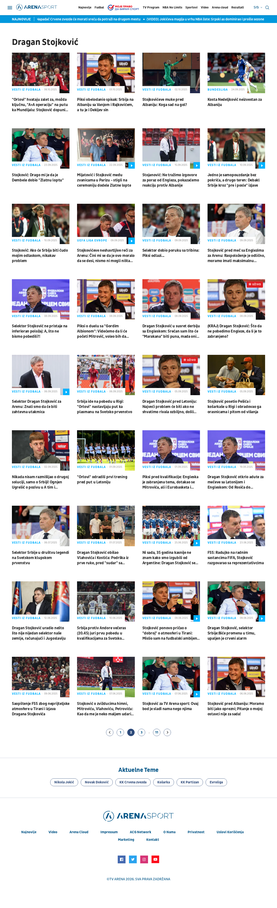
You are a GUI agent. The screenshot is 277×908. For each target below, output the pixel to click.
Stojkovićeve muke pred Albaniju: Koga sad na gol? (164, 102)
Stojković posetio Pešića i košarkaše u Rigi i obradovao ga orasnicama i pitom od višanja (234, 406)
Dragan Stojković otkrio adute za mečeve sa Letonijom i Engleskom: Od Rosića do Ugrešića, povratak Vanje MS (236, 482)
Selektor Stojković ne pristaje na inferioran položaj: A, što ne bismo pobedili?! (39, 331)
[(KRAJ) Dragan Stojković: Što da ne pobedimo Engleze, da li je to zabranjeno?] (236, 299)
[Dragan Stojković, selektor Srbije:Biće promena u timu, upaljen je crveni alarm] (236, 601)
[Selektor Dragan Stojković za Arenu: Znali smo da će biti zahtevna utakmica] (40, 375)
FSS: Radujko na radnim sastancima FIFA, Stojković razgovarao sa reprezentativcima (236, 558)
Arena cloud (220, 7)
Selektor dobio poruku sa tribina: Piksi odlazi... (170, 253)
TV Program (151, 7)
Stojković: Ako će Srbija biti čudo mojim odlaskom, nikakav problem (40, 255)
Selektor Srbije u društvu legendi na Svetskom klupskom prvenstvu (40, 558)
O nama (169, 832)
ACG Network (140, 832)
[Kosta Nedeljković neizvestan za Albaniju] (236, 73)
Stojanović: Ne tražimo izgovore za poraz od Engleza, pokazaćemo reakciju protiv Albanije (170, 180)
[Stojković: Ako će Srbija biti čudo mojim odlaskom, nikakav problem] (40, 224)
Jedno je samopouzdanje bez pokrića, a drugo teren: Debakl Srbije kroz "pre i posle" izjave (234, 180)
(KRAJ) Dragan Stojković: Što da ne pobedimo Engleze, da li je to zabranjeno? (235, 331)
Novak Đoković (97, 782)
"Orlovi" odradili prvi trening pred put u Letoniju (102, 479)
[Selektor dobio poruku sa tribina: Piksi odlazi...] (171, 224)
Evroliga (216, 782)
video (52, 832)
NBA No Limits (172, 7)
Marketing (126, 840)
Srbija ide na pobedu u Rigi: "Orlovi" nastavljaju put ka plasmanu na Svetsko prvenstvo (104, 406)
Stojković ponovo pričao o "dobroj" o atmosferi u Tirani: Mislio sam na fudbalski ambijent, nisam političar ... (171, 633)
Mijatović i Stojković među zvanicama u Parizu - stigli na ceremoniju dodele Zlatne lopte (104, 180)
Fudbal (99, 7)
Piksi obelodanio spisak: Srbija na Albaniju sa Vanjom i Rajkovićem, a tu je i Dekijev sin (105, 104)
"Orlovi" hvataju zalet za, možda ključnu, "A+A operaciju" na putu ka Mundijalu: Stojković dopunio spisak (40, 105)
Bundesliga (218, 89)
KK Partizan (190, 782)
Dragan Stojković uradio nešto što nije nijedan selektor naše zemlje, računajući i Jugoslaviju (39, 633)
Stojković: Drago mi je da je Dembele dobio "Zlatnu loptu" (38, 178)
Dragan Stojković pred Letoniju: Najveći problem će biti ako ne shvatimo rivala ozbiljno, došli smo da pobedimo (169, 407)
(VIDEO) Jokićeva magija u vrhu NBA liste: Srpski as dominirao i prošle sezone (187, 19)
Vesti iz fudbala (26, 89)
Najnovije (84, 7)
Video (205, 7)
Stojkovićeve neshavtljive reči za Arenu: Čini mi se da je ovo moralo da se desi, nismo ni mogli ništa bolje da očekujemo (106, 256)
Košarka (163, 782)
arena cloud (78, 832)
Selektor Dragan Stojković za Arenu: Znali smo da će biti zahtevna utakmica (36, 406)
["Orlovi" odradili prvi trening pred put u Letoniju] (106, 450)
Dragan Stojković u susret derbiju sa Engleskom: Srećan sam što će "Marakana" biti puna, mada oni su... (171, 331)
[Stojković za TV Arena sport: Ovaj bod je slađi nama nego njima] (171, 677)
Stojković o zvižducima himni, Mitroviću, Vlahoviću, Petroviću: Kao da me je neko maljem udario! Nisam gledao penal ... (105, 709)
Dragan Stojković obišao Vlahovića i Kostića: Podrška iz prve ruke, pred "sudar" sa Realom (103, 558)
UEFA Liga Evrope (92, 240)
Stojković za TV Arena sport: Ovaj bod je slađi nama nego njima (170, 706)
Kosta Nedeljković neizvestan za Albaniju (235, 102)
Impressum (109, 832)
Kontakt (152, 840)
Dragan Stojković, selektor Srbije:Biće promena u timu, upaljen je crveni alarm (231, 633)
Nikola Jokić (64, 782)
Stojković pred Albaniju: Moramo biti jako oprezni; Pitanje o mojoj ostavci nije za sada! (236, 709)
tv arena (117, 879)
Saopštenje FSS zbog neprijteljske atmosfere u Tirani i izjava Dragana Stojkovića (40, 709)
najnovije (28, 832)
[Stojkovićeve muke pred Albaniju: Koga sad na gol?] (171, 73)
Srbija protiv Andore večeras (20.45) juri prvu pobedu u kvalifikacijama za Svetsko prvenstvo (101, 633)
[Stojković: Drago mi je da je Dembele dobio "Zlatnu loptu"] (40, 148)
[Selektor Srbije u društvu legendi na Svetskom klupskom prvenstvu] (40, 526)
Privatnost (196, 832)
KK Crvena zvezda (133, 782)
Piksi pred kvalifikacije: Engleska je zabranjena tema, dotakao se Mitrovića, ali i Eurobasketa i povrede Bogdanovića (170, 482)
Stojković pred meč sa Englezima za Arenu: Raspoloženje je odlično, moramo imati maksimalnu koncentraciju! (236, 256)
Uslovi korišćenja (230, 832)
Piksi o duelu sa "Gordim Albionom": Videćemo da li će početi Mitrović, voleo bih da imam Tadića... (102, 331)
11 (156, 732)
